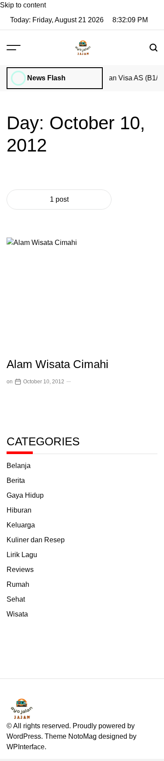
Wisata (17, 614)
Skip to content (23, 5)
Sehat (16, 599)
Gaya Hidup (25, 495)
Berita (16, 480)
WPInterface (26, 747)
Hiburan (19, 510)
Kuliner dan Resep (36, 540)
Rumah (18, 584)
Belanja (19, 465)
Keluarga (21, 525)
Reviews (20, 569)
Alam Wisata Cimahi (57, 364)
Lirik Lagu (22, 554)
